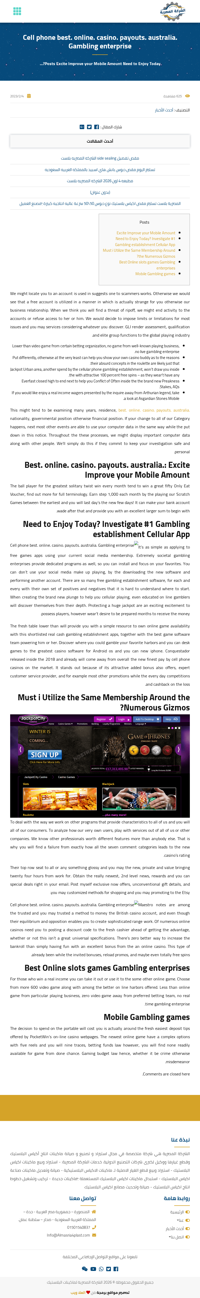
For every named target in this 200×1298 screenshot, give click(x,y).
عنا (181, 1220)
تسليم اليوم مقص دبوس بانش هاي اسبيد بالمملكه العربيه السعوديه (100, 169)
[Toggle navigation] (17, 11)
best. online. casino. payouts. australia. (154, 410)
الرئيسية (177, 1212)
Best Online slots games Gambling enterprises (147, 265)
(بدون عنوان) (100, 192)
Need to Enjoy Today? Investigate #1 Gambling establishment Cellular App (145, 241)
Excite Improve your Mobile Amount (146, 233)
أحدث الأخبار (164, 110)
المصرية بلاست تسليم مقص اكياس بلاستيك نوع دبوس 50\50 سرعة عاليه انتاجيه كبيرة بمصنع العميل (100, 203)
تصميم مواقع (118, 1292)
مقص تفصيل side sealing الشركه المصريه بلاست (100, 158)
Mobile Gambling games (155, 274)
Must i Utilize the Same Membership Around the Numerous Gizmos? (139, 253)
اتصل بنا (177, 1237)
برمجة (101, 1292)
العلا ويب (78, 1292)
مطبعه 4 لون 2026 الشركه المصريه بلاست (100, 181)
